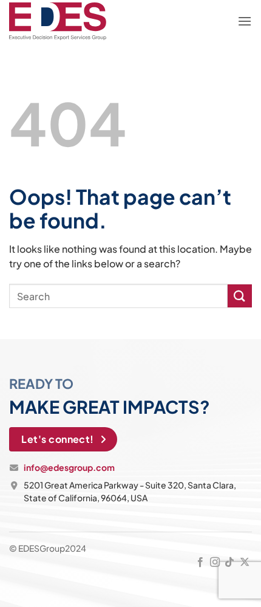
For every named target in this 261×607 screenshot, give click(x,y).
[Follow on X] (244, 562)
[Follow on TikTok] (229, 562)
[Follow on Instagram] (215, 562)
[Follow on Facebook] (200, 562)
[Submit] (240, 296)
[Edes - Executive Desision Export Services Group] (57, 21)
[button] (244, 21)
